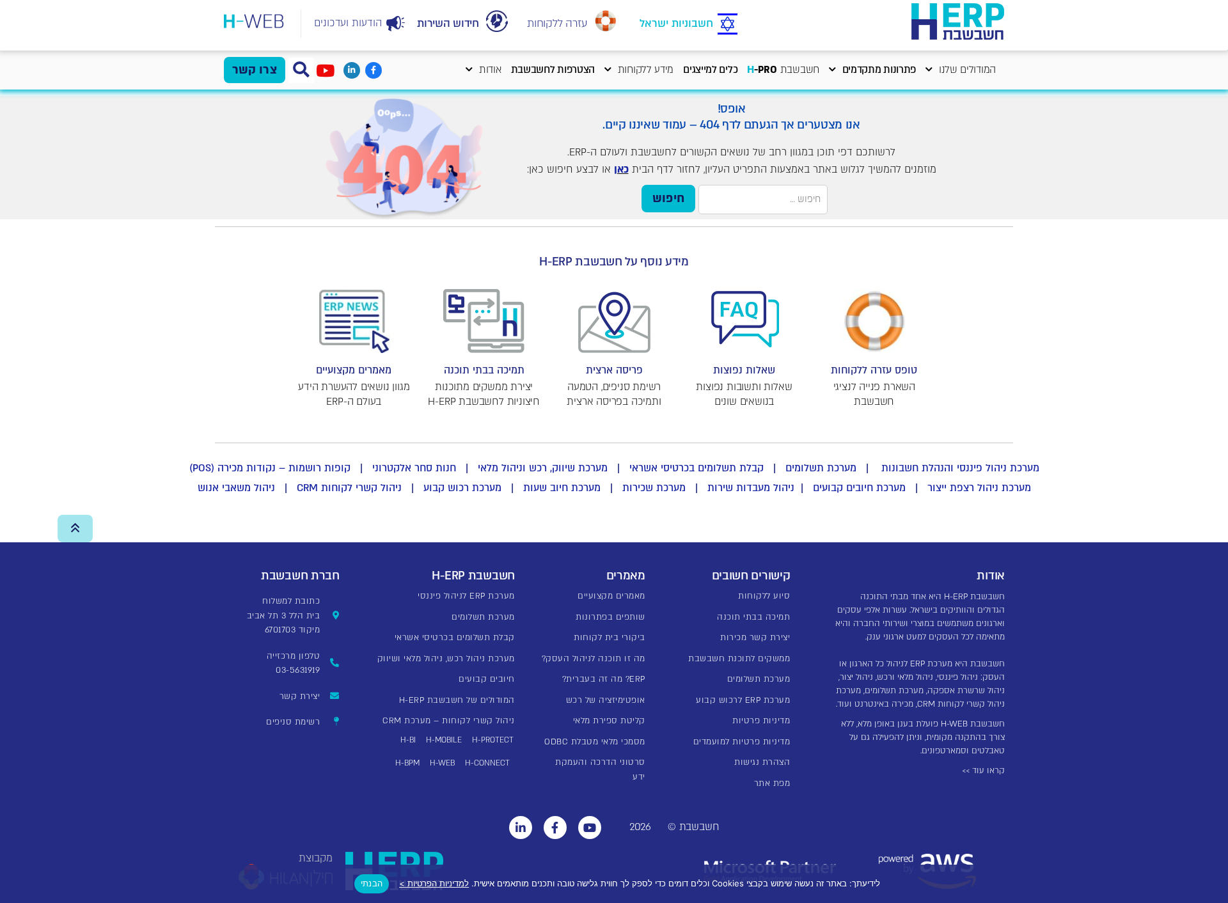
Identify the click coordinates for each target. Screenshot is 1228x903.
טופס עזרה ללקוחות (874, 370)
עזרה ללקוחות (557, 23)
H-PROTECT (493, 740)
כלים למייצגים (710, 70)
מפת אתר (772, 783)
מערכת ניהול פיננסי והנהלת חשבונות (958, 468)
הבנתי (371, 883)
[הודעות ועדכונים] (395, 23)
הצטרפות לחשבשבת (553, 70)
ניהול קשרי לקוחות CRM (349, 488)
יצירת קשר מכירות (755, 637)
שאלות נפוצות (744, 370)
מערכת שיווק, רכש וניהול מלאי (543, 468)
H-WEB (442, 763)
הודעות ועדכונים (348, 23)
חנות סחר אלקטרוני (414, 468)
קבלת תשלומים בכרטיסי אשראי (696, 468)
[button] (301, 70)
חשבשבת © (693, 827)
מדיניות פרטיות (761, 720)
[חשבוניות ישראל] (727, 24)
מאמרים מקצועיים (353, 370)
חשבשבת (783, 70)
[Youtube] (589, 827)
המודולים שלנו (967, 70)
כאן (621, 169)
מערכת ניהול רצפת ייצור (979, 488)
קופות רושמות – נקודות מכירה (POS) (269, 468)
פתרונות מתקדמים (879, 70)
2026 (640, 827)
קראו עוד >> (983, 770)
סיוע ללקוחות (764, 596)
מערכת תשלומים (820, 468)
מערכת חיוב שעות (562, 488)
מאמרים (625, 576)
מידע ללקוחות (645, 70)
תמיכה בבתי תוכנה (484, 370)
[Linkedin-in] (351, 70)
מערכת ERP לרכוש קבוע (743, 700)
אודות (490, 70)
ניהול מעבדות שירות (750, 488)
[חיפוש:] (763, 199)
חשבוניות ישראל (676, 23)
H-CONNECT (487, 763)
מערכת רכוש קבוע (462, 488)
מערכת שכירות (654, 488)
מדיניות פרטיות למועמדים (742, 742)
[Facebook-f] (373, 70)
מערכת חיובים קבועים (859, 488)
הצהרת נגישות (762, 762)
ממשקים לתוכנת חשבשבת (739, 658)
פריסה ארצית (614, 370)
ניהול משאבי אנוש (236, 488)
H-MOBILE (444, 740)
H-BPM (407, 763)
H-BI (408, 740)
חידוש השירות (447, 23)
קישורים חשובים (751, 576)
